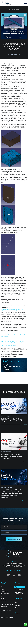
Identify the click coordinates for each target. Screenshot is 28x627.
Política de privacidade (7, 617)
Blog (16, 602)
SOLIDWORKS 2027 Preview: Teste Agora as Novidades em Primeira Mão (11, 456)
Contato (17, 613)
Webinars (18, 608)
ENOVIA (3, 597)
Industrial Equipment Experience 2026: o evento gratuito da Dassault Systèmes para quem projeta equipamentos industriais (12, 493)
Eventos (17, 605)
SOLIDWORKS (4, 591)
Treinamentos (19, 589)
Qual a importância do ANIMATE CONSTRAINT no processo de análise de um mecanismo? (13, 342)
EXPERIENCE (5, 593)
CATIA (2, 589)
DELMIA (3, 595)
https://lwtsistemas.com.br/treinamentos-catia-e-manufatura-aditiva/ (12, 310)
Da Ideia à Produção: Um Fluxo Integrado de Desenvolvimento (12, 420)
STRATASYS (4, 607)
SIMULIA (3, 599)
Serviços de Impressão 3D (19, 592)
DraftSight (3, 600)
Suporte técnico (20, 587)
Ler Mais (24, 424)
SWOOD (3, 613)
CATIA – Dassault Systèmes (8, 345)
